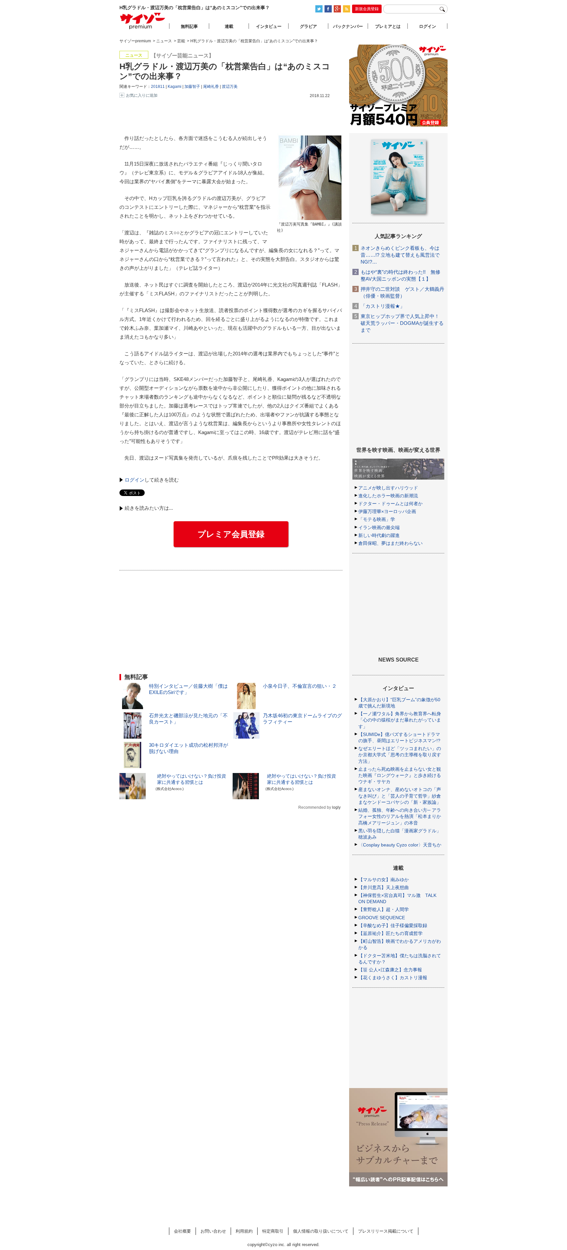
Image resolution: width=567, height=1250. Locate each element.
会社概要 (182, 1231)
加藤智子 (192, 86)
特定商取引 (273, 1231)
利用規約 (244, 1231)
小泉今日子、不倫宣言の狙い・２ (300, 686)
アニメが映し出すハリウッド (388, 487)
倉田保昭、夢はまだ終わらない (390, 543)
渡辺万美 (230, 86)
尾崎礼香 (211, 86)
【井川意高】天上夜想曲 (383, 887)
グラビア (308, 26)
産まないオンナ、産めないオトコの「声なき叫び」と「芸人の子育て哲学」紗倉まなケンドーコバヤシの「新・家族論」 (399, 795)
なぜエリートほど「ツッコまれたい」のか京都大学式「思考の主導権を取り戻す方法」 (399, 755)
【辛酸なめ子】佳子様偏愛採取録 (392, 925)
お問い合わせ (213, 1231)
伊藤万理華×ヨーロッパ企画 (387, 511)
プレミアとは (388, 26)
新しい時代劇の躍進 (379, 535)
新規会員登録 (367, 9)
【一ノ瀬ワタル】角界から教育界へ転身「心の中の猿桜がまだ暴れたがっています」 (399, 720)
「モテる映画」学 (376, 519)
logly (336, 807)
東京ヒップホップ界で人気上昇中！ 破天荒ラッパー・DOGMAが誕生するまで (402, 323)
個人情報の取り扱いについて (320, 1231)
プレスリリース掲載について (385, 1231)
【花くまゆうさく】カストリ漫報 (392, 977)
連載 (229, 26)
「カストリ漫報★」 (383, 306)
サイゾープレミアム (142, 20)
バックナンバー (348, 26)
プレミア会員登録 (231, 534)
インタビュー (269, 26)
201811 (158, 86)
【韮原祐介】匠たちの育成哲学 (390, 933)
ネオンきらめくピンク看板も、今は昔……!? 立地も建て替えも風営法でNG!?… (400, 255)
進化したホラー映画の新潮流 (388, 495)
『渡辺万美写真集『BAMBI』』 (304, 224)
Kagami (174, 86)
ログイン (134, 480)
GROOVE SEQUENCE (381, 917)
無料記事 (189, 26)
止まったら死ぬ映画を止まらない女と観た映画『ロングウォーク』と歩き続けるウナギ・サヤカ (399, 775)
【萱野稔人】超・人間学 (383, 909)
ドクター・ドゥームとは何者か (390, 503)
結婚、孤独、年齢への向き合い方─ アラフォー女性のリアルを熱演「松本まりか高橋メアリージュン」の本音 (399, 816)
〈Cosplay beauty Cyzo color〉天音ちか (399, 844)
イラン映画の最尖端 (379, 527)
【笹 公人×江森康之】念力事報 (390, 969)
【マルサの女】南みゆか (383, 879)
